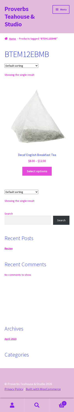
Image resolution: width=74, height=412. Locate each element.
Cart (57, 402)
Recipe (9, 248)
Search (9, 213)
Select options (37, 171)
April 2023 (10, 339)
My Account (12, 405)
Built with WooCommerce (43, 389)
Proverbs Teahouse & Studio (20, 16)
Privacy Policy (14, 389)
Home (12, 38)
